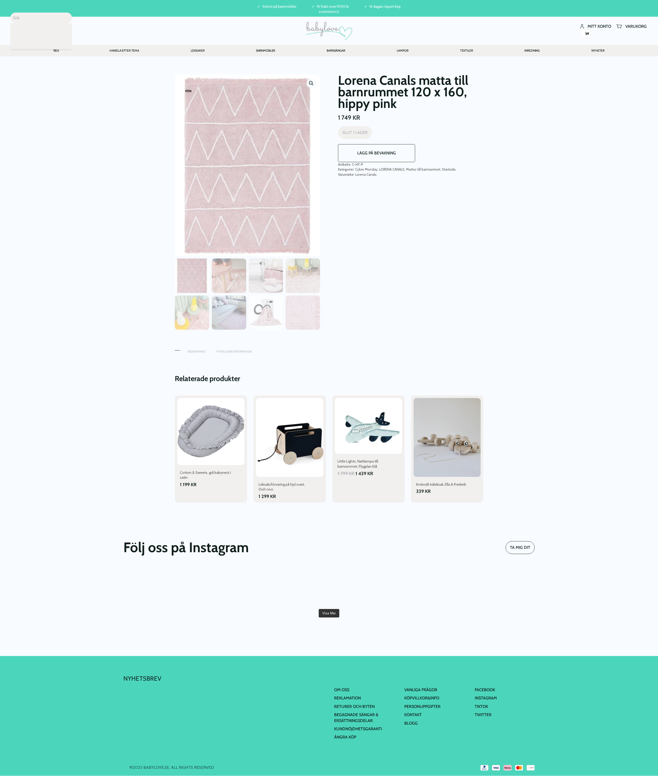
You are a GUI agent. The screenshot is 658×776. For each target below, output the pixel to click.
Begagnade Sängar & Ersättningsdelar (356, 717)
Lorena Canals (366, 174)
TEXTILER (466, 50)
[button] (311, 83)
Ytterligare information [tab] (234, 351)
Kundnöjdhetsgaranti (358, 728)
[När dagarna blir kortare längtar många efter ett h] (363, 586)
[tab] (177, 349)
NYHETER (598, 50)
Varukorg (636, 26)
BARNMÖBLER (265, 50)
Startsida (448, 169)
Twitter (483, 714)
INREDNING (532, 50)
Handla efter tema (124, 50)
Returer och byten (354, 706)
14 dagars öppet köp (385, 6)
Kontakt (413, 714)
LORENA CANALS (392, 169)
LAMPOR (402, 50)
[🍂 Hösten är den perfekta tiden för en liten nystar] (432, 586)
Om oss (341, 689)
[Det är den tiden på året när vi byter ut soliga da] (294, 586)
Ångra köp (345, 737)
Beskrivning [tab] (196, 351)
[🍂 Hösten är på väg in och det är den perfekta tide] (501, 586)
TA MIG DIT (520, 547)
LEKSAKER (198, 50)
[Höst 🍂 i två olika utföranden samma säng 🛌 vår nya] (225, 586)
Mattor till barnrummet (423, 169)
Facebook (485, 689)
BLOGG (411, 723)
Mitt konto (599, 26)
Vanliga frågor (420, 689)
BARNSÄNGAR (336, 50)
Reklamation (347, 698)
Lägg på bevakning (376, 153)
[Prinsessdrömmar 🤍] (156, 586)
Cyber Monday (366, 169)
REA (56, 50)
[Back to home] (329, 31)
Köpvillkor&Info (421, 698)
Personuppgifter (422, 706)
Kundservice (329, 12)
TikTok (481, 706)
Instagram (486, 698)
